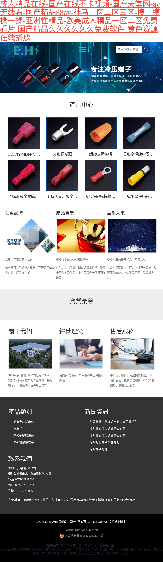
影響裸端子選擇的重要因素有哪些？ (113, 421)
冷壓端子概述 (99, 449)
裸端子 (17, 428)
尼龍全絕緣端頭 (23, 421)
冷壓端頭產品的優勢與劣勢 (107, 428)
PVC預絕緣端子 (23, 442)
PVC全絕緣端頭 (23, 435)
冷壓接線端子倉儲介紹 (104, 442)
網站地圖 (117, 521)
